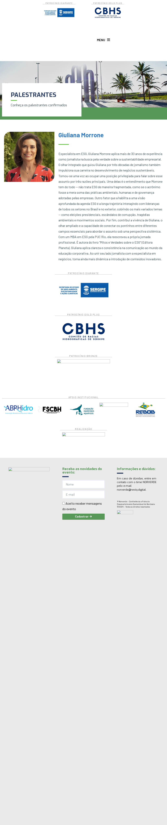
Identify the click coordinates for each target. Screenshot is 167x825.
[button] (103, 40)
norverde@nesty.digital (131, 489)
